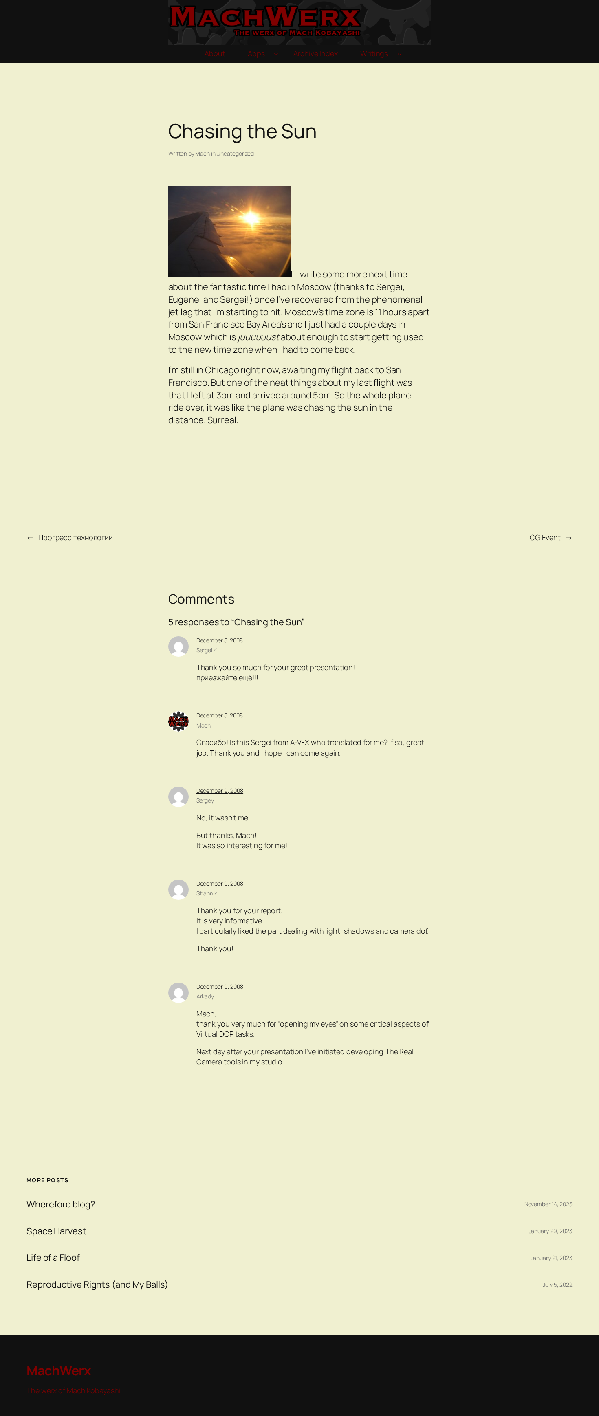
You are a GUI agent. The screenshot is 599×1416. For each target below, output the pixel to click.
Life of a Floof (53, 1258)
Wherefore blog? (60, 1204)
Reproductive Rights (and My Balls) (97, 1285)
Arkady (205, 996)
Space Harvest (56, 1231)
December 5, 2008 (219, 640)
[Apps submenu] (276, 54)
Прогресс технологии (75, 537)
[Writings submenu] (399, 54)
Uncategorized (235, 153)
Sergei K (206, 650)
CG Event (545, 537)
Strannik (206, 893)
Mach (202, 153)
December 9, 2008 (219, 790)
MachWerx (58, 1370)
